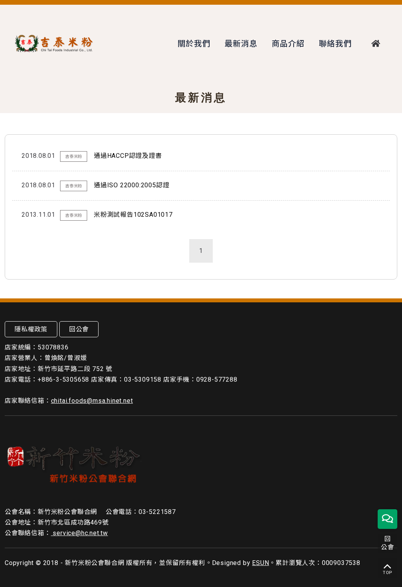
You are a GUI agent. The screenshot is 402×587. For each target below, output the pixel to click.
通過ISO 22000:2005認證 (131, 185)
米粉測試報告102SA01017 (133, 214)
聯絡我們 (335, 43)
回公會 (79, 329)
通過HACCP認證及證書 (128, 155)
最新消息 (241, 43)
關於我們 (193, 43)
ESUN (260, 563)
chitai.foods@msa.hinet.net (92, 400)
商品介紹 (288, 43)
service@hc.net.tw (79, 533)
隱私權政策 (31, 329)
